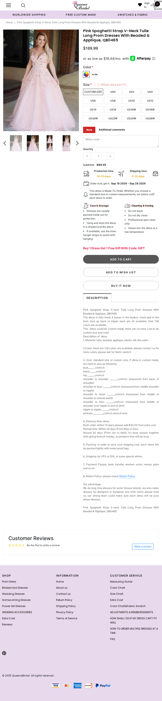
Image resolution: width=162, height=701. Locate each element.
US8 (113, 100)
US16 (113, 109)
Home (9, 22)
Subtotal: (89, 165)
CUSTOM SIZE (93, 91)
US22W (112, 118)
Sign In (147, 4)
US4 (150, 91)
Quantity (88, 149)
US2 (131, 91)
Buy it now (121, 285)
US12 (150, 100)
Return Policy (127, 476)
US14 (93, 109)
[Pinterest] (4, 653)
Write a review (142, 546)
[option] (29, 15)
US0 (113, 91)
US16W (131, 109)
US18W (150, 109)
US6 (93, 100)
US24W (131, 118)
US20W (93, 118)
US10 (131, 100)
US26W (150, 118)
